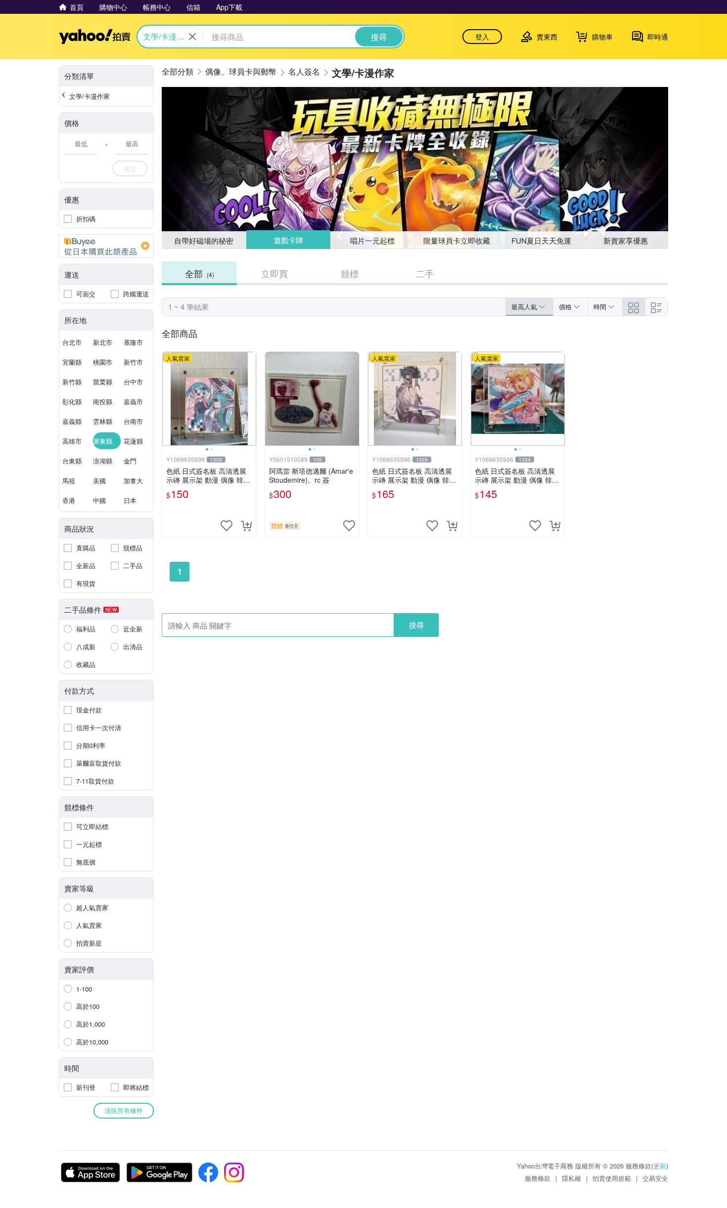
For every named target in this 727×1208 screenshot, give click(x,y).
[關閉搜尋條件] (192, 36)
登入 (482, 37)
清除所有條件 (123, 1110)
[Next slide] (249, 398)
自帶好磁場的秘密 (203, 240)
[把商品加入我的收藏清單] (226, 526)
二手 (425, 273)
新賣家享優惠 (625, 240)
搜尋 (416, 625)
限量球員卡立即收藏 (456, 240)
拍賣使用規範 (611, 1178)
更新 (659, 1165)
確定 (130, 168)
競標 (350, 273)
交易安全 (655, 1178)
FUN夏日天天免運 (541, 240)
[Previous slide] (168, 398)
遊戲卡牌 (288, 240)
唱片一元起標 (373, 240)
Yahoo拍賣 (95, 36)
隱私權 (571, 1178)
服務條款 (537, 1178)
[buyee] (106, 246)
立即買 (274, 273)
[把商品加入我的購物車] (246, 526)
